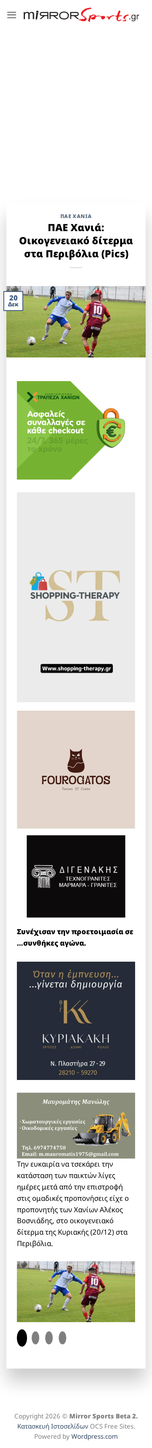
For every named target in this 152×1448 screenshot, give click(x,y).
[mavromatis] (76, 1125)
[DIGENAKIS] (76, 876)
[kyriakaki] (76, 1020)
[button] (11, 15)
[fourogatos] (76, 769)
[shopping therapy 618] (76, 596)
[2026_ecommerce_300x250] (76, 429)
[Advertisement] (76, 110)
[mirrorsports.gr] (81, 15)
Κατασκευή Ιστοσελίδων (52, 1426)
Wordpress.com (94, 1436)
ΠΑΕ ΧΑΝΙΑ (76, 216)
